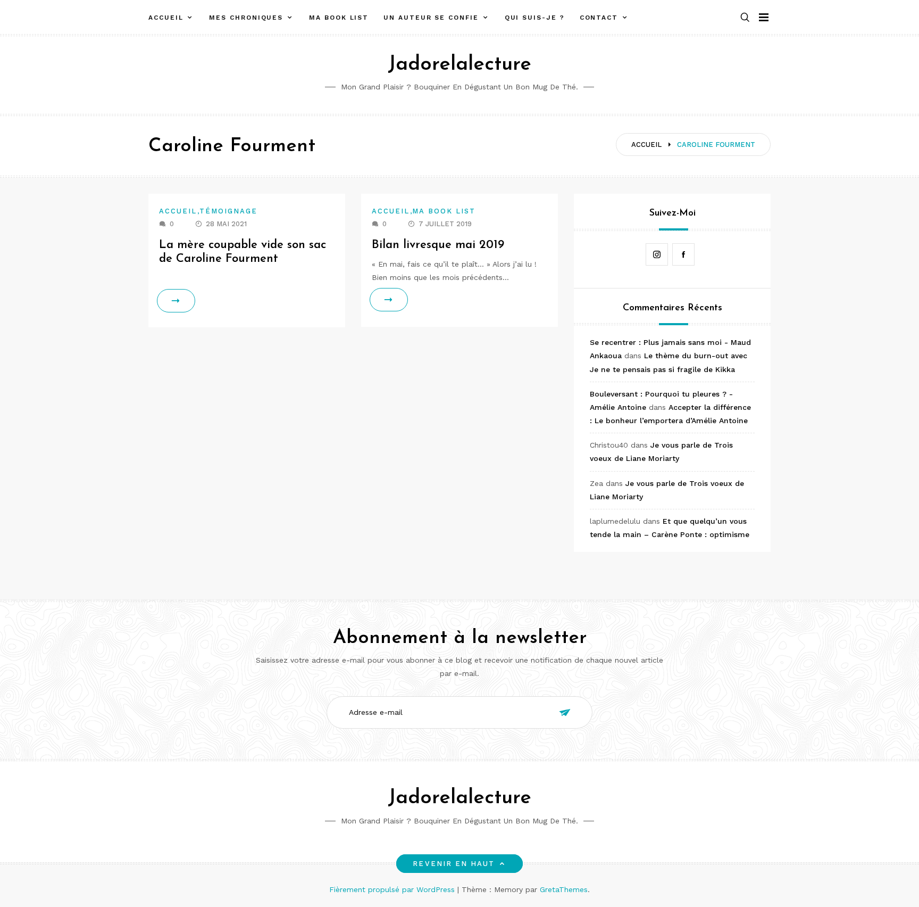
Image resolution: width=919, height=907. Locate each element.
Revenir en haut (454, 864)
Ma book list (339, 17)
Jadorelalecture (459, 64)
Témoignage (228, 211)
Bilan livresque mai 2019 (438, 245)
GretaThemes (564, 889)
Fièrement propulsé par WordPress (393, 889)
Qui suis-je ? (535, 17)
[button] (745, 17)
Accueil (165, 17)
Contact (599, 17)
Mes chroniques (246, 17)
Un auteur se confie (430, 17)
